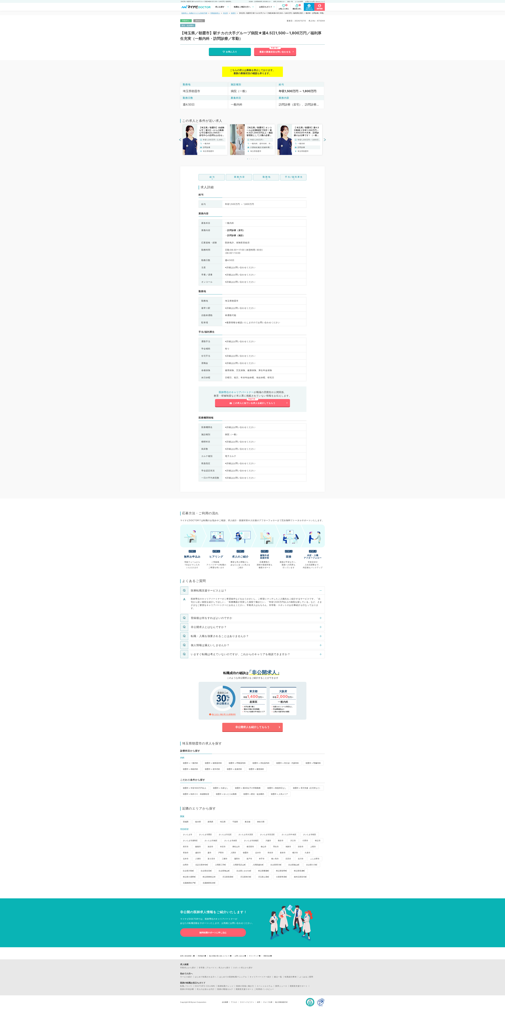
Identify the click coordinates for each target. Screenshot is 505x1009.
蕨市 (209, 852)
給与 (212, 177)
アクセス (234, 1002)
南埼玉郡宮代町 (300, 877)
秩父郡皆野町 (281, 871)
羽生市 (276, 846)
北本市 (185, 858)
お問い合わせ (239, 956)
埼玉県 (225, 13)
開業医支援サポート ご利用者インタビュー (255, 989)
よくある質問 (299, 1)
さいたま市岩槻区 (251, 840)
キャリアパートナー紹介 (260, 977)
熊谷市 (280, 840)
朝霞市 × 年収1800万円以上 (194, 788)
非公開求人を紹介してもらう (252, 727)
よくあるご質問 (306, 977)
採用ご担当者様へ (186, 956)
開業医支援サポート (299, 986)
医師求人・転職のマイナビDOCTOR (194, 13)
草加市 (185, 852)
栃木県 (198, 822)
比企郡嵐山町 (293, 865)
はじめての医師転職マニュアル (233, 977)
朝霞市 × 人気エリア (279, 794)
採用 (258, 1002)
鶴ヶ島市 (275, 858)
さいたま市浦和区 (190, 840)
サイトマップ (254, 956)
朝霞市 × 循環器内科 (213, 763)
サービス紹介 (186, 977)
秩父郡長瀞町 (299, 871)
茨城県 (185, 822)
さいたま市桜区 (309, 834)
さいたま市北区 (225, 834)
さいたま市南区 (210, 840)
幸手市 (261, 858)
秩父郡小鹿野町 (189, 877)
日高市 (288, 858)
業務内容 (239, 177)
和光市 (270, 852)
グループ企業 (267, 1002)
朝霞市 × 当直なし (220, 788)
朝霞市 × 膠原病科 (256, 769)
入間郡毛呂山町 (239, 865)
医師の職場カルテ (225, 989)
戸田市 (221, 852)
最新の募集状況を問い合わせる (275, 51)
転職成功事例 (291, 977)
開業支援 (267, 956)
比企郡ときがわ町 (244, 871)
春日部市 (250, 846)
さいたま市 (187, 834)
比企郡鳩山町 (224, 871)
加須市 (210, 846)
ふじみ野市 (314, 858)
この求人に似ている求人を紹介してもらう (254, 403)
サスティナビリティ (247, 1002)
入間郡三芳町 (220, 865)
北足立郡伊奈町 (201, 865)
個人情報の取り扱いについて (219, 956)
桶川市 (295, 852)
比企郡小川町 (311, 865)
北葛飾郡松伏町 (209, 883)
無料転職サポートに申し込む (213, 932)
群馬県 (210, 822)
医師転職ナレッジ (225, 986)
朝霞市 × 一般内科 (190, 763)
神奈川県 (260, 822)
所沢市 (185, 846)
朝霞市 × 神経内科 (190, 769)
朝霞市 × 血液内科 (234, 769)
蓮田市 (237, 858)
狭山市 (263, 846)
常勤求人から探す (188, 968)
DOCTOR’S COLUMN (205, 986)
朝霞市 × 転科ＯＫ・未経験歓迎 (196, 794)
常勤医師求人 (215, 13)
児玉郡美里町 (227, 877)
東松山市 (236, 846)
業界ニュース (281, 986)
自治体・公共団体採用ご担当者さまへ (260, 1)
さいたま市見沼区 (267, 834)
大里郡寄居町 (281, 877)
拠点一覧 (290, 1)
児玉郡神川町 (245, 877)
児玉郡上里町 (263, 877)
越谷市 (198, 852)
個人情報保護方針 (281, 1002)
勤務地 (267, 177)
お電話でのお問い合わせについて (315, 1)
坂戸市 (249, 858)
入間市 (233, 852)
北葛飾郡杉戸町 (189, 883)
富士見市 (211, 858)
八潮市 (198, 858)
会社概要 (225, 1002)
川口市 (293, 840)
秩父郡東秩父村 (209, 877)
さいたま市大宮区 (245, 834)
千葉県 (235, 822)
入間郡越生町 (258, 865)
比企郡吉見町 (206, 871)
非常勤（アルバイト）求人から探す (214, 968)
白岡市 (185, 865)
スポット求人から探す (243, 968)
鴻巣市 (288, 846)
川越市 (268, 840)
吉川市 (300, 858)
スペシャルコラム (264, 986)
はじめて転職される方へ (205, 977)
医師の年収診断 (187, 989)
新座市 (283, 852)
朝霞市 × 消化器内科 (260, 763)
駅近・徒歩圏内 (188, 25)
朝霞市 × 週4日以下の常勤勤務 (248, 788)
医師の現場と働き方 (245, 986)
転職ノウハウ (186, 986)
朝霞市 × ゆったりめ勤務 (226, 794)
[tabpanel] (205, 139)
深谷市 (300, 846)
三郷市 (224, 858)
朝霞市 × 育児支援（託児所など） (307, 788)
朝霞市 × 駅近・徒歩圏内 (253, 794)
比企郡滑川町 (276, 865)
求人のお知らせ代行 (205, 989)
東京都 (247, 822)
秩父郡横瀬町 (263, 871)
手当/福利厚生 (294, 177)
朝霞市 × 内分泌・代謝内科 (287, 763)
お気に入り (231, 51)
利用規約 (201, 956)
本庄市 (223, 846)
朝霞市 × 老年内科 (212, 769)
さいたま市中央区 (289, 834)
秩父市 (317, 840)
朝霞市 (233, 13)
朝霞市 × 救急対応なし (276, 788)
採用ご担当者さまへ (279, 1)
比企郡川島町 (188, 871)
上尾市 (313, 846)
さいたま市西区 (205, 834)
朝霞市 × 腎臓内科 (313, 763)
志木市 (258, 852)
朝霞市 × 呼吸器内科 (237, 763)
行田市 (305, 840)
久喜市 (307, 852)
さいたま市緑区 (230, 840)
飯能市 (198, 846)
